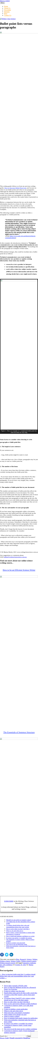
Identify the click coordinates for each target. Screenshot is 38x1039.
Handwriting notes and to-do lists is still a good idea (20, 993)
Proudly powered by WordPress (20, 1038)
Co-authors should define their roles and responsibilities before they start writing (17, 976)
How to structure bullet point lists (11, 974)
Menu (2, 3)
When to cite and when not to (14, 931)
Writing (34, 959)
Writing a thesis (5, 961)
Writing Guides (15, 961)
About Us (7, 8)
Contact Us (7, 15)
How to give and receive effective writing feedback (20, 1004)
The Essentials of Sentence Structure (19, 732)
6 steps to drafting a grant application (16, 1009)
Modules (7, 12)
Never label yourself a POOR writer (15, 986)
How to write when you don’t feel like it (17, 929)
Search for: (3, 1036)
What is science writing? (12, 1016)
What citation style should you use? (15, 1014)
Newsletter (7, 10)
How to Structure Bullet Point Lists (15, 188)
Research (23, 959)
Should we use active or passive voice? (18, 920)
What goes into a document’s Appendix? (17, 1013)
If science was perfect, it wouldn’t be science (19, 938)
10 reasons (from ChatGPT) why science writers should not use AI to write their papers (19, 999)
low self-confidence (6, 965)
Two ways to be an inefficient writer (16, 944)
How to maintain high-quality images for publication (20, 1018)
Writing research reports (7, 963)
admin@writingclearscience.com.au (15, 557)
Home (6, 6)
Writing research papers (28, 961)
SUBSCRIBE (8, 901)
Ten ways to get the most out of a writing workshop (20, 1029)
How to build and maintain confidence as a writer (20, 936)
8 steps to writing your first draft (15, 943)
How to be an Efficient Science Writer (19, 570)
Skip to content (5, 1)
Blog (5, 13)
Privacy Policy (4, 1038)
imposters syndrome (29, 963)
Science (29, 959)
